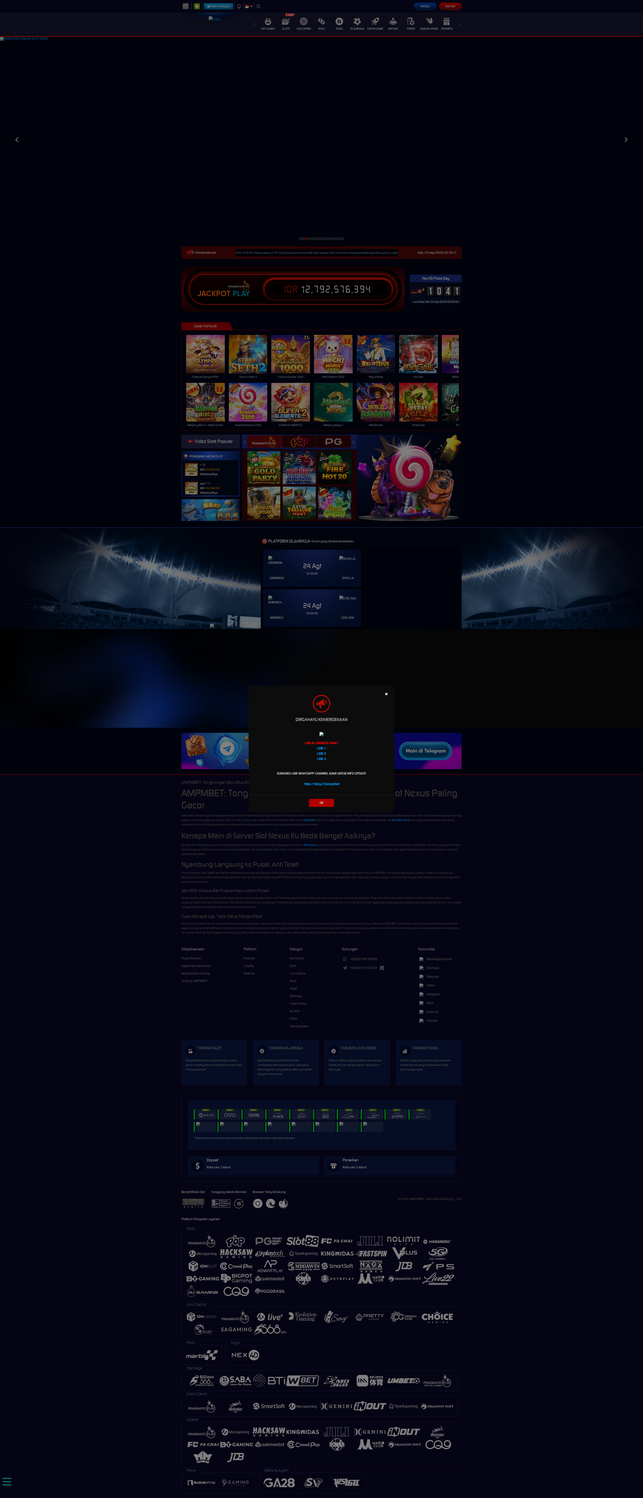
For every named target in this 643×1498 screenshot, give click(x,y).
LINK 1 (321, 748)
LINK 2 (321, 753)
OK (322, 803)
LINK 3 (321, 759)
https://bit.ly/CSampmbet (321, 784)
